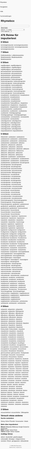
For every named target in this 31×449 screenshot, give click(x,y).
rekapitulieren (14, 105)
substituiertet (22, 287)
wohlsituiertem (14, 301)
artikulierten (12, 146)
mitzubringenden (16, 263)
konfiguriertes (5, 236)
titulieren (9, 392)
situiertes (15, 384)
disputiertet (19, 327)
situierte (17, 382)
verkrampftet (4, 439)
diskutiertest (11, 323)
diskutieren (12, 319)
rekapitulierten (5, 107)
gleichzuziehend (5, 353)
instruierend (24, 372)
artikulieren (4, 145)
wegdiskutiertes (5, 299)
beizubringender (5, 166)
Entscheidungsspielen (20, 200)
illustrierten (11, 360)
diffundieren (4, 315)
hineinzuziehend (23, 208)
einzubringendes (6, 184)
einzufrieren (12, 345)
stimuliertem (4, 388)
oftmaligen (12, 439)
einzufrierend (5, 345)
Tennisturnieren (22, 289)
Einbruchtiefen (13, 329)
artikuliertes (4, 148)
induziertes (25, 370)
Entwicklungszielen (18, 202)
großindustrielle (5, 77)
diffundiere (12, 313)
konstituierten (21, 239)
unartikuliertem (17, 109)
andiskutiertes (22, 141)
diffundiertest (4, 317)
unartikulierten (5, 111)
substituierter (22, 285)
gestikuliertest (5, 208)
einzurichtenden (5, 192)
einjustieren (12, 331)
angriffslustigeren (6, 67)
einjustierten (12, 333)
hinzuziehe (12, 355)
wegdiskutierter (15, 297)
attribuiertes (11, 154)
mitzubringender (5, 265)
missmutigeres (5, 261)
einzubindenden (16, 176)
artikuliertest (11, 148)
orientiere (3, 441)
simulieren (17, 378)
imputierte (10, 364)
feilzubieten (20, 351)
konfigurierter (21, 234)
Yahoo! (12, 430)
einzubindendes (15, 178)
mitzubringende (14, 261)
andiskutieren (20, 137)
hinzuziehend (20, 355)
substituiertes (13, 287)
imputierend (24, 362)
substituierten (14, 285)
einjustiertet (20, 335)
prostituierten (4, 279)
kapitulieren (11, 224)
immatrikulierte (5, 97)
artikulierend (11, 145)
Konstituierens (22, 238)
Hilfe (1, 11)
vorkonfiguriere (5, 123)
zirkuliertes (18, 404)
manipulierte (13, 247)
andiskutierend (5, 139)
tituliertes (21, 394)
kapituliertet (4, 230)
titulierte (22, 392)
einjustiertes (4, 335)
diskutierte (19, 319)
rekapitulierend (5, 105)
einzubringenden (6, 182)
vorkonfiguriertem (15, 123)
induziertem (4, 370)
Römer (9, 441)
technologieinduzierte (7, 45)
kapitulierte (4, 226)
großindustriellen (17, 75)
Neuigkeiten (3, 7)
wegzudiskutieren (18, 130)
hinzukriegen (4, 355)
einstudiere (4, 337)
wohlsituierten (24, 301)
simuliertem (4, 380)
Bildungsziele (20, 311)
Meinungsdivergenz (6, 257)
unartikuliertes (23, 111)
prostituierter (20, 279)
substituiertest (5, 287)
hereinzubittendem (16, 85)
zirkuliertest (25, 404)
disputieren (12, 325)
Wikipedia (9, 427)
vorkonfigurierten (6, 124)
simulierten (11, 380)
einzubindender (5, 178)
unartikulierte (4, 113)
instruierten (25, 374)
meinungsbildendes (18, 255)
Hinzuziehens (13, 356)
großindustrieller (15, 77)
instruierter (4, 376)
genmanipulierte (16, 69)
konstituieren (13, 238)
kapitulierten (19, 226)
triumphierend (24, 396)
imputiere (17, 362)
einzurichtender (15, 192)
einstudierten (21, 339)
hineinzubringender (6, 93)
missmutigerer (24, 259)
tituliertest (3, 396)
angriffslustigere (5, 65)
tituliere (25, 390)
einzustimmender (6, 198)
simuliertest (4, 382)
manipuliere (4, 245)
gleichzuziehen (15, 353)
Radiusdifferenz (15, 103)
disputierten (4, 327)
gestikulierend (24, 204)
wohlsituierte (4, 303)
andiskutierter (14, 141)
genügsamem (16, 441)
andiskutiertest (5, 143)
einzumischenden (17, 186)
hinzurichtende (14, 210)
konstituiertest (5, 243)
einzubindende (15, 174)
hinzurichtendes (15, 214)
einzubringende (5, 180)
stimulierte (19, 386)
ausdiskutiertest (5, 162)
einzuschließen (15, 412)
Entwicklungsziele (6, 202)
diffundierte (11, 315)
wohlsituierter (13, 303)
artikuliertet (19, 148)
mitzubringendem (6, 263)
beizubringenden (17, 164)
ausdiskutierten (5, 160)
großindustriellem (6, 75)
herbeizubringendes (19, 83)
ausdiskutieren (21, 156)
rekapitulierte (23, 105)
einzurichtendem (15, 190)
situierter (9, 384)
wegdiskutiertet (5, 301)
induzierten (11, 370)
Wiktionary (15, 427)
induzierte (25, 368)
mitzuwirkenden (15, 273)
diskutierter (19, 321)
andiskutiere (12, 137)
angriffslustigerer (16, 67)
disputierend (4, 325)
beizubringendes (16, 166)
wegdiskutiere (14, 293)
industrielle (4, 220)
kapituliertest (20, 228)
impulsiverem (23, 216)
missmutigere (17, 257)
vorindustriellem (5, 117)
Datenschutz (12, 447)
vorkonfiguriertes (16, 126)
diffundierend (19, 313)
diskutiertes (4, 323)
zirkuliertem (25, 402)
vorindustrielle (25, 117)
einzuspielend (5, 349)
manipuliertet (13, 251)
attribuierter (4, 154)
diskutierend (4, 319)
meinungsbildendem (7, 253)
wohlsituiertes (22, 303)
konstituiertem (12, 239)
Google (21, 427)
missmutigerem (5, 259)
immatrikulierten (5, 99)
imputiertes (11, 366)
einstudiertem (12, 339)
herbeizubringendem (7, 81)
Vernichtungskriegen (19, 291)
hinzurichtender (5, 214)
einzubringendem (16, 180)
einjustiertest (12, 335)
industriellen (19, 220)
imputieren (4, 364)
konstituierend (5, 238)
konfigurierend (12, 230)
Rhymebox (3, 2)
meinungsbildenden (19, 253)
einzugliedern (5, 347)
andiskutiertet (14, 143)
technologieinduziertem (21, 45)
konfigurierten (5, 234)
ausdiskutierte (15, 158)
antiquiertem (11, 309)
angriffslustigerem (16, 65)
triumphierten (20, 398)
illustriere (20, 356)
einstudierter (4, 341)
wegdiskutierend (24, 293)
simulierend (10, 378)
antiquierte (4, 309)
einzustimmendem (6, 196)
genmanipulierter (6, 73)
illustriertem (4, 360)
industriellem (11, 220)
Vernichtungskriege (6, 291)
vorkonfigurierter (5, 126)
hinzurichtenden (16, 212)
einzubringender (16, 182)
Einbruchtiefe (5, 329)
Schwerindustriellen (6, 109)
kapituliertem (11, 226)
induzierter (19, 370)
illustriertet (11, 362)
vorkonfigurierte (15, 124)
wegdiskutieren (5, 295)
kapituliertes (11, 228)
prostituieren (4, 277)
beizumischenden (6, 170)
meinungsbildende (23, 251)
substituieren (13, 283)
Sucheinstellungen (5, 16)
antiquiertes (11, 311)
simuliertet (11, 382)
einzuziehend (22, 349)
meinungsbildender (6, 255)
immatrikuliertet (5, 103)
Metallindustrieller (6, 59)
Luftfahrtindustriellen (18, 55)
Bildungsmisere (16, 172)
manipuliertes (22, 249)
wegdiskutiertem (24, 295)
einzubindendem (6, 176)
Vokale (26, 421)
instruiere (18, 372)
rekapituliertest (14, 107)
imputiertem (17, 364)
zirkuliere (20, 400)
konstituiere (4, 239)
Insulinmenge (20, 222)
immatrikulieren (24, 95)
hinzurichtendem (6, 212)
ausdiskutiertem (24, 158)
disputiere (26, 323)
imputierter (4, 366)
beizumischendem (16, 168)
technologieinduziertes (7, 49)
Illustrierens (18, 358)
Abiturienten (4, 137)
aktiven (3, 437)
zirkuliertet (4, 406)
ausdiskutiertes (24, 160)
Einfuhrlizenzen (5, 174)
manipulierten (5, 249)
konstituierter (12, 241)
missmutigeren (14, 259)
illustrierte (25, 358)
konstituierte (4, 241)
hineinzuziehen (5, 210)
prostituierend (24, 275)
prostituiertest (13, 281)
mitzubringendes (16, 265)
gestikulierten (21, 206)
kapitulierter (4, 228)
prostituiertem (20, 277)
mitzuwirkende (16, 271)
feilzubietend (12, 351)
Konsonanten (19, 421)
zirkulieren (11, 402)
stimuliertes (4, 390)
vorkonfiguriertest (6, 128)
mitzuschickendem (16, 267)
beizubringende (24, 162)
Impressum (19, 447)
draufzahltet (9, 437)
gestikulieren (4, 206)
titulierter (15, 394)
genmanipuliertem (6, 71)
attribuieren (4, 150)
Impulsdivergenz (5, 216)
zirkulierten (4, 404)
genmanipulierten (17, 71)
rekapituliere (24, 103)
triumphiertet (13, 400)
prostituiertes (4, 281)
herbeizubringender (6, 83)
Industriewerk (5, 368)
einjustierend (4, 331)
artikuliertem (4, 146)
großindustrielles (6, 79)
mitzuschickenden (6, 269)
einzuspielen (13, 349)
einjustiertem (4, 333)
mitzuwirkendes (15, 275)
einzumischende (16, 184)
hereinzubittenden (6, 87)
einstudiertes (12, 341)
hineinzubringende (17, 89)
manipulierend (21, 245)
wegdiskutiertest (15, 299)
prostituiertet (21, 281)
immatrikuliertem (15, 97)
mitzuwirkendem (5, 273)
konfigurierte (13, 234)
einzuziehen (4, 351)
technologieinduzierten (7, 47)
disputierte (19, 325)
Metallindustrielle (6, 57)
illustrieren (11, 358)
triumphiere (16, 396)
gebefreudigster (17, 437)
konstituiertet (13, 243)
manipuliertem (22, 247)
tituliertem (4, 394)
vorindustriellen (15, 117)
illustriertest (4, 362)
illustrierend (4, 358)
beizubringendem (6, 164)
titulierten (10, 394)
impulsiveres (20, 218)
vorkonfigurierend (6, 121)
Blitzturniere (4, 313)
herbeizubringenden (19, 81)
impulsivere (14, 216)
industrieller (4, 222)
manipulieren (12, 245)
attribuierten (19, 152)
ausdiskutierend (5, 158)
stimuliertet (19, 390)
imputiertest (18, 366)
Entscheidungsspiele (7, 200)
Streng (3, 421)
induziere (12, 368)
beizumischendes (6, 172)
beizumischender (17, 170)
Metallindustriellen (16, 57)
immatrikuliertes (5, 101)
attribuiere (26, 148)
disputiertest (11, 327)
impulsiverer (12, 218)
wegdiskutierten (5, 297)
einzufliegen (21, 343)
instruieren (4, 374)
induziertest (4, 372)
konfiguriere (13, 232)
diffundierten (19, 315)
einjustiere (22, 329)
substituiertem (5, 285)
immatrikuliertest (15, 101)
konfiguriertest (13, 236)
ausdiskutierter (14, 160)
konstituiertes (21, 241)
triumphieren (4, 398)
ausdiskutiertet (15, 162)
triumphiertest (5, 400)
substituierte (4, 289)
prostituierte (12, 279)
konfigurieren (21, 230)
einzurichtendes (5, 194)
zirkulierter (11, 404)
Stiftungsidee (25, 412)
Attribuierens (20, 150)
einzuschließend (6, 412)
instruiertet (25, 376)
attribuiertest (19, 154)
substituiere (21, 283)
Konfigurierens (5, 232)
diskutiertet (19, 323)
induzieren (19, 368)
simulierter (18, 380)
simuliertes (25, 380)
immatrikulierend (15, 95)
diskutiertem (4, 321)
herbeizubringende (16, 79)
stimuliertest (11, 390)
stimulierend (4, 386)
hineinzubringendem (7, 91)
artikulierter (19, 146)
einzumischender (6, 188)
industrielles (11, 222)
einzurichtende (5, 190)
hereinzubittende (6, 85)
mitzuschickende (6, 267)
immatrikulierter (15, 99)
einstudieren (20, 337)
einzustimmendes (17, 198)
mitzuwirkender (5, 275)
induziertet (11, 372)
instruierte (10, 374)
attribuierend (11, 150)
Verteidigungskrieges (20, 115)
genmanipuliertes (16, 73)
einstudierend (12, 337)
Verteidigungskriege (15, 113)
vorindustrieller (5, 119)
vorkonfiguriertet (16, 128)
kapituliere (4, 224)
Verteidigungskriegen (7, 115)
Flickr (15, 430)
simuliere (3, 378)
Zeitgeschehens (20, 439)
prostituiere (12, 277)
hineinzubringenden (19, 91)
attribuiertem (11, 152)
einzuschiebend (14, 347)
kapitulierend (19, 224)
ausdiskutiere (12, 156)
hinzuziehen (4, 356)
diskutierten (12, 321)
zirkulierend (4, 402)
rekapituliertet (23, 107)
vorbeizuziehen (5, 293)
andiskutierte (14, 139)
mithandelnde (24, 441)
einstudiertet (4, 343)
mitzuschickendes (6, 271)
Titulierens (16, 392)
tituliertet (9, 396)
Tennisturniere (13, 289)
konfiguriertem (22, 232)
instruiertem (17, 374)
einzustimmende (16, 194)
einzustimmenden (17, 196)
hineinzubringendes (19, 93)
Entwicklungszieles (6, 204)
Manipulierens (5, 247)
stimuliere (21, 384)
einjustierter (20, 333)
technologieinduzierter (21, 47)
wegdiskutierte (14, 295)
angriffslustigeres (6, 69)
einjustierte (20, 331)
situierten (3, 384)
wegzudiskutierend (6, 130)
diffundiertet (12, 317)
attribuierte (4, 152)
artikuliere (21, 143)
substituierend (5, 283)
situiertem (23, 382)
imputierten (25, 364)
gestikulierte (12, 206)
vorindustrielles (14, 119)
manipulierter (13, 249)
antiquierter (4, 311)
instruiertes (11, 376)
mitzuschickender (17, 269)
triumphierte (12, 398)
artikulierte (19, 145)
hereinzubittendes (6, 89)
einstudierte (4, 339)
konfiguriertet (22, 236)
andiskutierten (5, 141)
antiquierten (19, 309)
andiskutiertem (22, 139)
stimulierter (19, 388)
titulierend (4, 392)
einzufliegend (13, 343)
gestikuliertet (13, 208)
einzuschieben (24, 347)
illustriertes (25, 360)
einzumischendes (17, 188)
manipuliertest (5, 251)
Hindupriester (25, 353)
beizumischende (5, 168)
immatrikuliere (5, 95)
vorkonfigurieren (16, 121)
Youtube (17, 431)
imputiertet (25, 366)
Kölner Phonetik (10, 421)
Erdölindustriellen (6, 55)
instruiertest (18, 376)
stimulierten (12, 388)
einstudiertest (21, 341)
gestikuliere (16, 204)
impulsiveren (4, 218)
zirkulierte (18, 402)
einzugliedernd (21, 345)
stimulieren (12, 386)
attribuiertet (4, 156)
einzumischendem (6, 186)
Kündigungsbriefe (23, 243)
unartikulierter (14, 111)
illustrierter (18, 360)
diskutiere (19, 317)
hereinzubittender (17, 87)
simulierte (24, 378)
